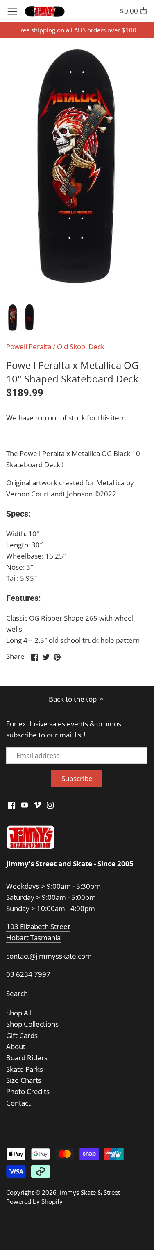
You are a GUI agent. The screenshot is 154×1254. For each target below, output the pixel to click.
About (15, 1046)
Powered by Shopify (34, 1201)
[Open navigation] (12, 11)
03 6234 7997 (28, 974)
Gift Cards (22, 1035)
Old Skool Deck (80, 346)
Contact (18, 1103)
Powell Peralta (28, 346)
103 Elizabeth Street (38, 926)
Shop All (19, 1013)
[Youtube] (24, 804)
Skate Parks (24, 1069)
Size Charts (23, 1080)
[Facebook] (11, 804)
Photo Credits (28, 1091)
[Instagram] (50, 804)
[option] (12, 318)
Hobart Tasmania (33, 937)
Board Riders (27, 1057)
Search (17, 993)
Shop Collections (32, 1024)
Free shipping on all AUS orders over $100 (76, 30)
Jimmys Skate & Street (89, 1192)
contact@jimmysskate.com (49, 956)
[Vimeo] (37, 804)
